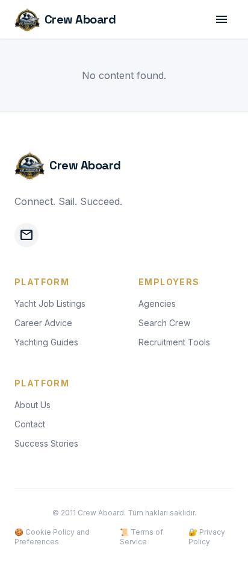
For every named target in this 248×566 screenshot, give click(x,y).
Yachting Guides (46, 342)
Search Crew (164, 323)
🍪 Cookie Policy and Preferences (52, 536)
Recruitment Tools (174, 342)
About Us (32, 405)
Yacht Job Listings (49, 303)
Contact (29, 424)
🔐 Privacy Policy (206, 536)
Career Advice (43, 323)
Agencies (157, 303)
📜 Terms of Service (141, 536)
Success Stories (46, 443)
